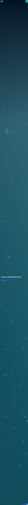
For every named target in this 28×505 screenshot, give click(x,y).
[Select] (24, 1)
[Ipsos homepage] (2, 1)
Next (25, 504)
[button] (22, 1)
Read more (3, 280)
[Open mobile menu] (27, 1)
